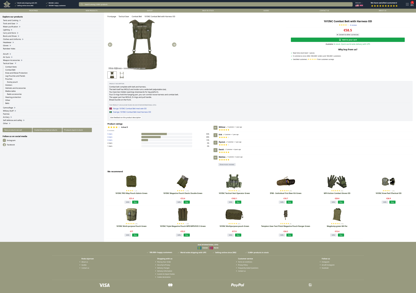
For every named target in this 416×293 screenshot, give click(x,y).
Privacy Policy (243, 265)
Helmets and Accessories (15, 88)
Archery (6, 117)
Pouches (8, 79)
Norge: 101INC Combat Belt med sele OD (130, 108)
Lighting (6, 30)
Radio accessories (14, 94)
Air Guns (6, 57)
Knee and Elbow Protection (16, 73)
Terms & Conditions (245, 262)
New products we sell (13, 130)
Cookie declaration (164, 277)
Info (127, 202)
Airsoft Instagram (328, 265)
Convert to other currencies (349, 35)
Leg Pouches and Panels (15, 76)
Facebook (11, 145)
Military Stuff (8, 111)
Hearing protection (13, 97)
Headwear (7, 42)
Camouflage (8, 107)
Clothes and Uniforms (12, 39)
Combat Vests (11, 67)
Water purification (10, 26)
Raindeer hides (9, 48)
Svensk (205, 248)
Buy (341, 202)
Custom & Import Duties (166, 274)
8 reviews (348, 25)
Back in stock (208, 11)
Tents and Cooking (10, 20)
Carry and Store (9, 33)
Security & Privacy (163, 265)
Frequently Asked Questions (248, 268)
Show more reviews (227, 164)
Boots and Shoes (10, 36)
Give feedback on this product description (125, 117)
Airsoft (6, 54)
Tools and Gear (9, 23)
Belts (7, 103)
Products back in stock (73, 130)
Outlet (150, 11)
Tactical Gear (8, 63)
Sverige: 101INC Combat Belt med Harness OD (132, 112)
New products (92, 11)
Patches (6, 114)
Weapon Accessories (11, 60)
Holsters (8, 85)
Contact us (324, 11)
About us (382, 11)
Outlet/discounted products (45, 130)
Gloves (6, 45)
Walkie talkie (10, 91)
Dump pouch (12, 82)
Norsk (216, 248)
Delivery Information (164, 271)
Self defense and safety (12, 120)
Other (7, 100)
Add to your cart (349, 40)
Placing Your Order (164, 262)
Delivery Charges (163, 268)
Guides (266, 11)
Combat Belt (10, 70)
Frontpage (33, 11)
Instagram (11, 140)
